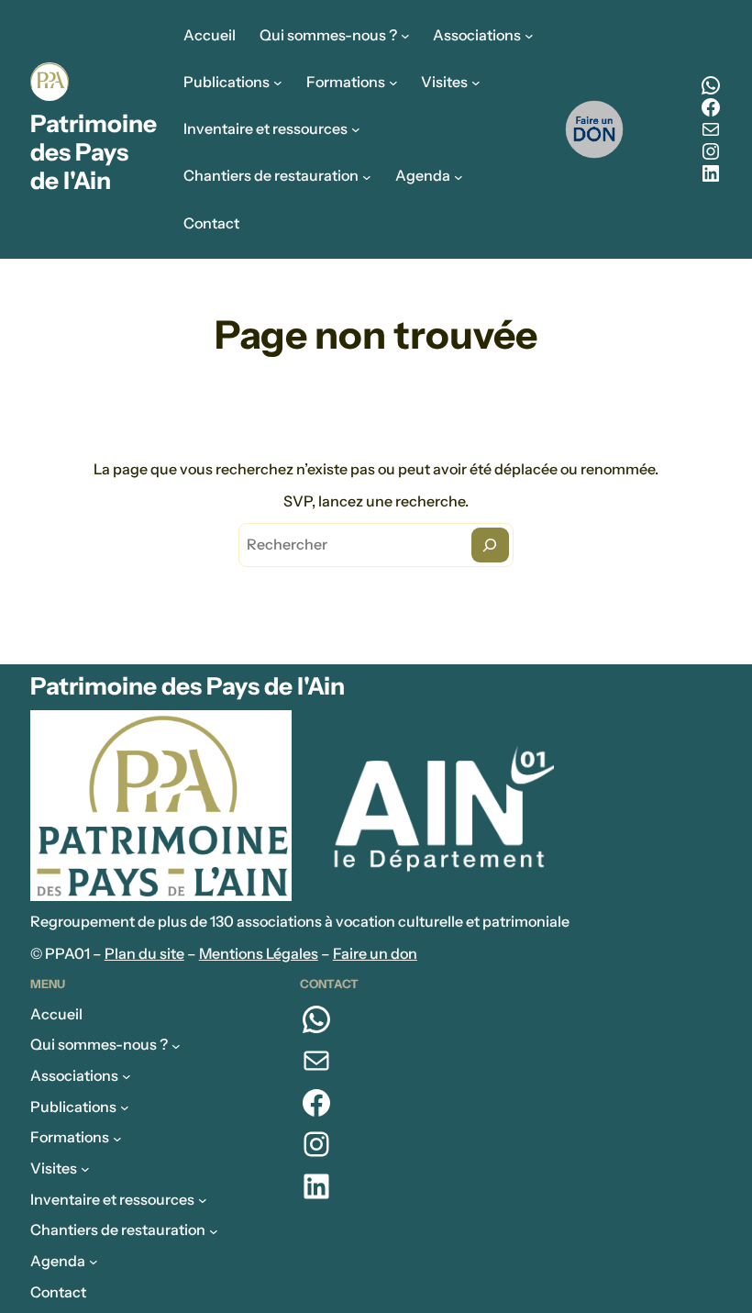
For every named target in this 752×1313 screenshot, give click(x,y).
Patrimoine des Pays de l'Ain (93, 152)
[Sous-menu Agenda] (458, 176)
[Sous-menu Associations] (529, 35)
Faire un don (375, 953)
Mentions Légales (258, 953)
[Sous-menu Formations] (393, 82)
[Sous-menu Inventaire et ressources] (355, 129)
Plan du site (144, 953)
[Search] (490, 545)
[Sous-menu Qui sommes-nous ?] (405, 35)
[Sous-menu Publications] (277, 82)
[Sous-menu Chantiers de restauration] (366, 176)
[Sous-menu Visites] (476, 82)
